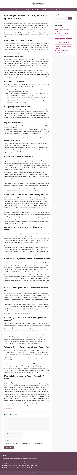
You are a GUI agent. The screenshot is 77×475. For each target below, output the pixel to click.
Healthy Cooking (35, 9)
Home (17, 9)
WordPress (50, 472)
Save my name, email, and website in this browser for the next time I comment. (24, 443)
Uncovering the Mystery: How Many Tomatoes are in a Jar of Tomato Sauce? (63, 29)
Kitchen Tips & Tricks (25, 9)
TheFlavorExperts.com (37, 472)
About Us (44, 9)
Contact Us (50, 9)
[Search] (70, 18)
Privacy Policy (58, 9)
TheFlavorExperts (38, 3)
